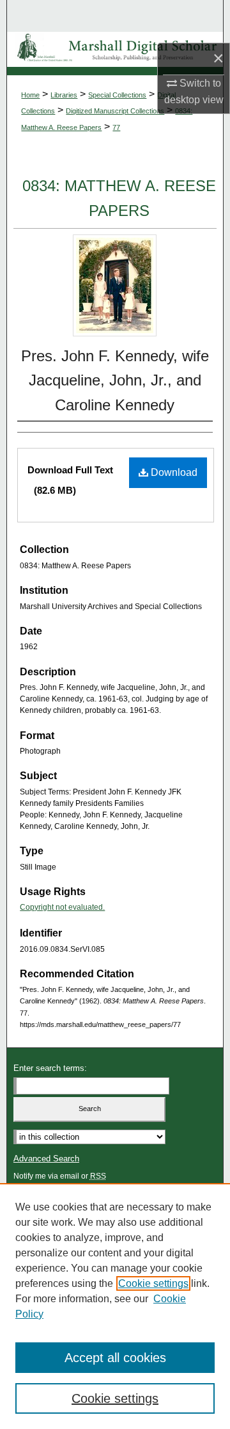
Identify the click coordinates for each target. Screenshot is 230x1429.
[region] (115, 1306)
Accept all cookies (115, 1358)
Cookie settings (153, 1283)
